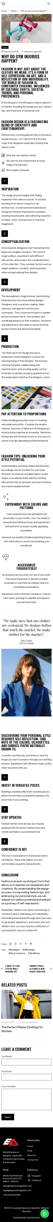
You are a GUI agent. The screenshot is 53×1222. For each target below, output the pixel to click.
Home (4, 11)
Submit (7, 1117)
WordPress (35, 953)
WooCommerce (17, 953)
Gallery (14, 11)
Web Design (29, 949)
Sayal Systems (33, 1217)
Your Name (7, 1056)
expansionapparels (33, 51)
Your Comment (8, 1086)
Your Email (6, 1071)
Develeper (15, 949)
